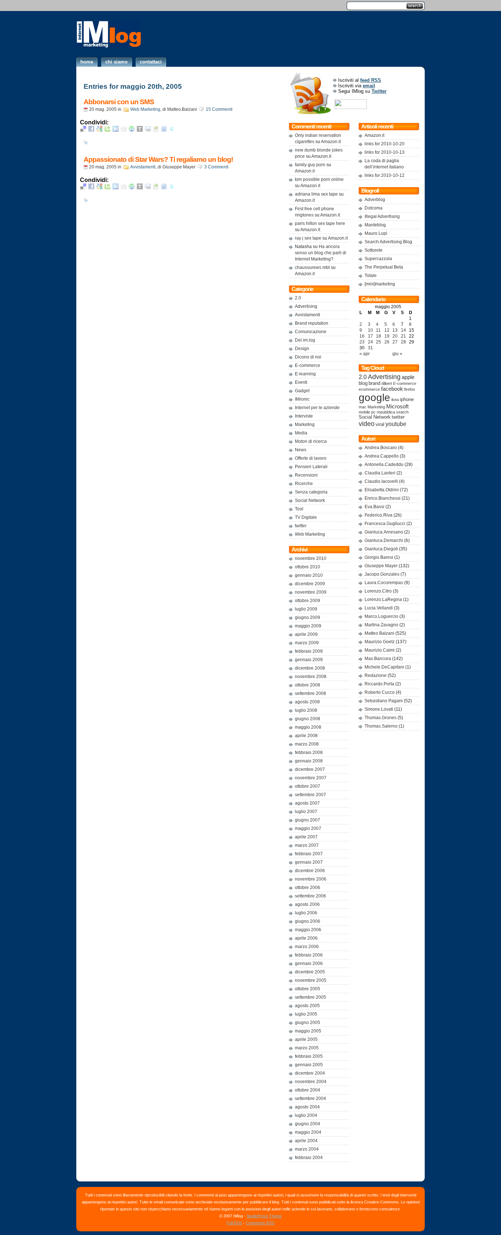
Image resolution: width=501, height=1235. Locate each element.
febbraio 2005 (309, 1056)
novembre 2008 (310, 676)
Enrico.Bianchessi (383, 498)
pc (373, 412)
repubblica (386, 412)
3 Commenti (216, 167)
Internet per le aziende (317, 407)
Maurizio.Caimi (380, 650)
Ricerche (304, 483)
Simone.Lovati (379, 709)
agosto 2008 (307, 701)
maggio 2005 (308, 1031)
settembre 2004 (310, 1098)
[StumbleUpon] (132, 130)
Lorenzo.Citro (378, 591)
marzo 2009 (307, 642)
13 (395, 330)
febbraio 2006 (309, 955)
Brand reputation (311, 323)
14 (403, 330)
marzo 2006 (307, 946)
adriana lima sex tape (316, 194)
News (300, 449)
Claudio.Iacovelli (381, 481)
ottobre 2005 (307, 988)
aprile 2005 (306, 1039)
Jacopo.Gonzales (382, 574)
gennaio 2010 (309, 575)
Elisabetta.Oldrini (382, 489)
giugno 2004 (307, 1123)
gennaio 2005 (309, 1064)
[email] (148, 130)
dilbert (386, 383)
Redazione (376, 675)
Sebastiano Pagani (384, 700)
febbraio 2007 (309, 853)
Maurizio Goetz (380, 641)
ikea (395, 399)
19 (387, 336)
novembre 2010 (310, 558)
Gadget (302, 390)
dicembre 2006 (310, 870)
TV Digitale (306, 517)
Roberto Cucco (380, 692)
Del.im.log (305, 340)
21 (403, 336)
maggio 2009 (308, 626)
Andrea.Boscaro (381, 447)
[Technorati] (107, 130)
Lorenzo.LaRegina (383, 599)
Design (302, 348)
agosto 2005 (307, 1005)
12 (387, 330)
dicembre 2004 (310, 1073)
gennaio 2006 (309, 963)
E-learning (305, 373)
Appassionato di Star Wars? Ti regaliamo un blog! (158, 159)
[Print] (156, 130)
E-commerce (307, 365)
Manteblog (375, 224)
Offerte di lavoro (310, 458)
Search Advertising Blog (388, 241)
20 (395, 336)
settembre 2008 (310, 693)
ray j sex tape (308, 238)
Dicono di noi (308, 357)
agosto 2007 (307, 803)
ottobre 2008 (307, 685)
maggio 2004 (308, 1132)
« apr (364, 353)
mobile (364, 412)
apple (408, 377)
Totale (371, 275)
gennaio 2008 (309, 761)
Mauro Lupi (376, 233)
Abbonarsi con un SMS (119, 102)
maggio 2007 (308, 828)
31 (370, 347)
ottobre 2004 (307, 1090)
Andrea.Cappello (382, 456)
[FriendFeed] (164, 130)
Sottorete (374, 250)
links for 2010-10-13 (385, 152)
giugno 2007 (307, 820)
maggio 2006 (308, 929)
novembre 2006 (310, 879)
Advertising (306, 306)
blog (363, 383)
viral (380, 424)
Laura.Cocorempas (384, 582)
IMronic (302, 399)
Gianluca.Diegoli (381, 548)
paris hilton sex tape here (320, 223)
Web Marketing (145, 109)
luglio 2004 (306, 1115)
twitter (301, 525)
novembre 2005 (310, 980)
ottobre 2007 (307, 786)
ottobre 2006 (307, 887)
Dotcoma (374, 208)
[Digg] (124, 130)
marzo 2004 (307, 1149)
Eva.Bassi (374, 506)
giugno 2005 (307, 1022)
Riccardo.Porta (379, 683)
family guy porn (310, 164)
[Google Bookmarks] (99, 130)
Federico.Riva (378, 515)
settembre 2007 (310, 794)
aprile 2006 (306, 938)
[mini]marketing (380, 284)
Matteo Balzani (379, 633)
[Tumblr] (140, 130)
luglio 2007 (306, 811)
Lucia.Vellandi (379, 608)
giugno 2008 (307, 718)
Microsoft (397, 406)
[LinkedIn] (115, 130)
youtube (395, 423)
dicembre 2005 (310, 971)
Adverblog (375, 199)
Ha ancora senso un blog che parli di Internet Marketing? (320, 253)
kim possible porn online (319, 179)
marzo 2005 (307, 1047)
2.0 (298, 297)
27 (395, 342)
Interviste (304, 416)
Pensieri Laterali (311, 466)
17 (370, 336)
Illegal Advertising (382, 216)
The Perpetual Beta (384, 267)
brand (374, 383)
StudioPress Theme (264, 1216)
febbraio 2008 (309, 752)
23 (362, 342)
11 (378, 330)
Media (301, 433)
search (402, 412)
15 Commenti (219, 109)
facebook (392, 389)
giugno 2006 (307, 921)
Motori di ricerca (311, 441)
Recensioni (306, 475)
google (374, 397)
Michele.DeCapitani (384, 667)
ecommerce (369, 389)
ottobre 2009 (307, 600)
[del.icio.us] (83, 130)
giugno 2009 (307, 617)
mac (362, 407)
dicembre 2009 (310, 583)
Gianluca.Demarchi (384, 540)
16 (362, 336)
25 (378, 342)
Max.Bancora (378, 658)
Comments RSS (260, 1223)
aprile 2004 (306, 1140)
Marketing (305, 424)
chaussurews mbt (312, 267)
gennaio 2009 (309, 659)
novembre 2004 (310, 1081)
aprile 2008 (306, 735)
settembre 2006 (310, 896)
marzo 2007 (307, 845)
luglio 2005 (306, 1014)
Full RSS (234, 1223)
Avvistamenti (143, 167)
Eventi (301, 382)
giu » (397, 353)
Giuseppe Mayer (381, 565)
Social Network (310, 500)
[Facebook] (91, 130)
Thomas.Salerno (381, 726)
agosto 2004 (307, 1107)
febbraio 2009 (309, 651)
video (366, 423)
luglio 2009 (306, 609)
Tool (299, 508)
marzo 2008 (307, 744)
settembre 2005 (310, 997)
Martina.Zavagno (381, 624)
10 (370, 330)
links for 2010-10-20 (385, 143)
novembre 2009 (310, 592)
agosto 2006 (307, 904)
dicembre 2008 (310, 668)
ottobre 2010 (307, 566)
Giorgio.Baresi (379, 557)
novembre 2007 (310, 777)
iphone (407, 399)
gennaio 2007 (309, 862)
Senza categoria (311, 492)
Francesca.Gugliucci (385, 523)
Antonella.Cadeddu (384, 464)
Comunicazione (310, 331)
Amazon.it (331, 141)
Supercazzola (378, 258)
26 (387, 342)
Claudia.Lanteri (380, 473)
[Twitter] (172, 130)
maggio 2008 (308, 727)
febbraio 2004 (309, 1157)
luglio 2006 (306, 912)
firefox (409, 389)
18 (378, 336)
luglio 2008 (306, 710)
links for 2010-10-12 (385, 175)
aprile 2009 (306, 634)
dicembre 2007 (310, 769)
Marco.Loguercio (381, 616)
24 (370, 342)
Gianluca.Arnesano (384, 532)
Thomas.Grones (380, 717)
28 (403, 342)
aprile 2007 (306, 836)
